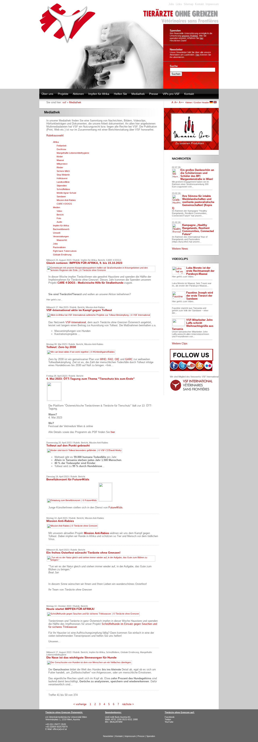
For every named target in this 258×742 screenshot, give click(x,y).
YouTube (169, 722)
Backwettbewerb (61, 229)
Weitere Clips (179, 343)
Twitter (168, 719)
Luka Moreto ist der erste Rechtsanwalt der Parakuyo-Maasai (200, 270)
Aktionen (78, 93)
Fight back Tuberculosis (65, 251)
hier (201, 38)
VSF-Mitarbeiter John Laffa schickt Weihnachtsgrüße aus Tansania (192, 324)
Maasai (60, 160)
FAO (110, 359)
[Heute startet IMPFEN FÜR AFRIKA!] (94, 615)
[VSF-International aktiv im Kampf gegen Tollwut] (99, 316)
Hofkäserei (62, 178)
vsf (64, 102)
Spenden (175, 30)
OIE (117, 359)
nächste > (128, 704)
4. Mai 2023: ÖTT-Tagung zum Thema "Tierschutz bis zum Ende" (90, 378)
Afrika (56, 142)
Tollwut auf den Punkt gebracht (68, 445)
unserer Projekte (190, 35)
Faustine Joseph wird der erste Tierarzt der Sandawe (199, 295)
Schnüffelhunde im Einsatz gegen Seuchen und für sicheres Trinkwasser (102, 625)
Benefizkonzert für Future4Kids (67, 479)
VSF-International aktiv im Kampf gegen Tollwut (79, 310)
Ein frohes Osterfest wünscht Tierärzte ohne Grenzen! (83, 552)
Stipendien (62, 185)
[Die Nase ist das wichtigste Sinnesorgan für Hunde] (90, 664)
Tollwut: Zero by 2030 (61, 347)
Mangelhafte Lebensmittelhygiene (73, 153)
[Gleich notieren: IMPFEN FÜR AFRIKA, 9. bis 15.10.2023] (101, 271)
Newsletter (176, 49)
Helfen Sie (120, 93)
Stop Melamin (63, 174)
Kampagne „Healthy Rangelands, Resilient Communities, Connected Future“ (198, 230)
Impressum (212, 4)
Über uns (47, 93)
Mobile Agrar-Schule (66, 193)
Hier (198, 54)
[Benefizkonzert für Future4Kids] (80, 502)
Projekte (63, 93)
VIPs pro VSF (171, 93)
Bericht (60, 214)
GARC (129, 359)
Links (179, 4)
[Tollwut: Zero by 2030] (81, 353)
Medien (56, 207)
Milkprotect (62, 164)
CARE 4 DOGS (64, 204)
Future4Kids (115, 507)
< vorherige (79, 704)
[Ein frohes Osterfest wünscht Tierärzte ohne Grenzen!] (101, 561)
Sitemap (188, 4)
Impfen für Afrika (98, 93)
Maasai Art (62, 240)
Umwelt (56, 233)
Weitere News (180, 248)
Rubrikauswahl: (55, 135)
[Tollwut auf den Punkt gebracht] (85, 452)
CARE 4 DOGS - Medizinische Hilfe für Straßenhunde (90, 282)
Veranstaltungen (61, 236)
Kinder (60, 156)
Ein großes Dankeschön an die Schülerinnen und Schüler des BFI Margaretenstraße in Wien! (197, 174)
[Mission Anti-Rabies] (73, 527)
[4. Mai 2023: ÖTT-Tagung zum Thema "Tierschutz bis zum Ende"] (55, 401)
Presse (153, 93)
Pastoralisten (59, 247)
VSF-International (76, 322)
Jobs (171, 4)
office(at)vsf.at (60, 729)
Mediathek (138, 93)
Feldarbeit (61, 145)
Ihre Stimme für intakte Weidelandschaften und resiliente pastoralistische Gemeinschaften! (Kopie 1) (193, 202)
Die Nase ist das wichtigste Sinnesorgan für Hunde (81, 657)
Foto (59, 218)
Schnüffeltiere (63, 189)
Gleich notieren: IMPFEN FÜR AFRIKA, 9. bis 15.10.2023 (84, 262)
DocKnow (61, 149)
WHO (103, 359)
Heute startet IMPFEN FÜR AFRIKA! (70, 608)
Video (59, 211)
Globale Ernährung (62, 254)
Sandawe (61, 196)
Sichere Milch (63, 171)
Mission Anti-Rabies (66, 200)
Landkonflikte (63, 182)
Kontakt (199, 4)
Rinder (60, 167)
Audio (59, 222)
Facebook (170, 717)
